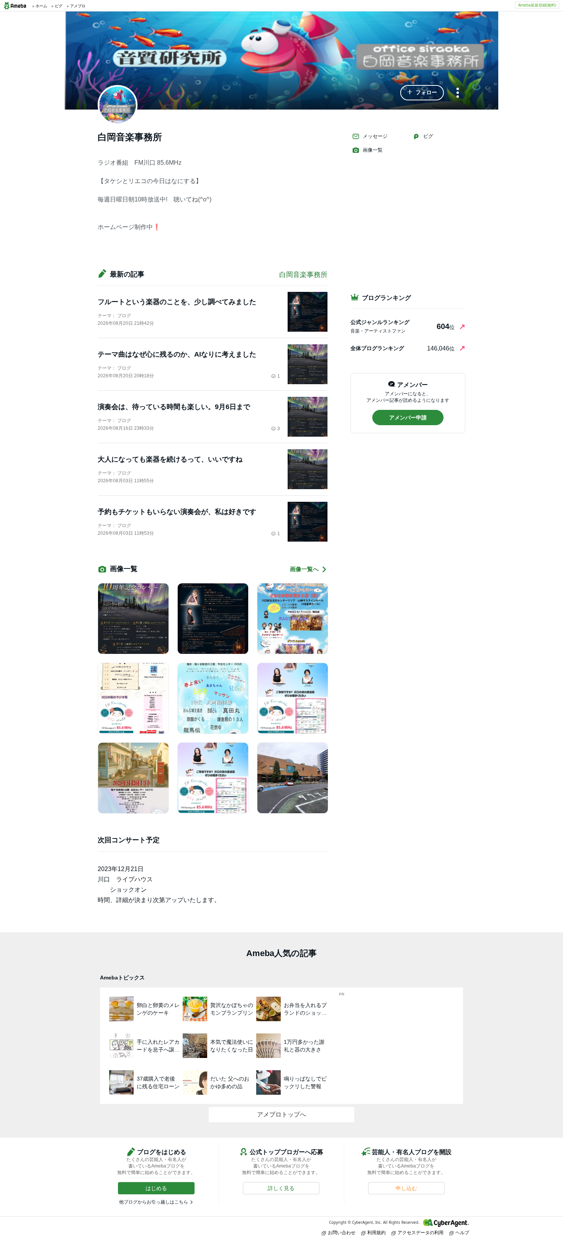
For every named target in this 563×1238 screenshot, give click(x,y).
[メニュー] (457, 93)
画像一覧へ (304, 569)
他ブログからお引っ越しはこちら (153, 1202)
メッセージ (375, 136)
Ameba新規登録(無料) (537, 5)
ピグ (428, 136)
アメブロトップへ (281, 1114)
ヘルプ (462, 1232)
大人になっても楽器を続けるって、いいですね (170, 459)
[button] (422, 92)
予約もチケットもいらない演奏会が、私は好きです (177, 512)
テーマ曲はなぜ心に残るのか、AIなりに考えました (177, 354)
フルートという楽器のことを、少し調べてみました (177, 302)
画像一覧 (373, 150)
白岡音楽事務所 (303, 274)
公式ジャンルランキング (379, 322)
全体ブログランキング (377, 348)
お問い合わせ (341, 1232)
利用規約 (376, 1232)
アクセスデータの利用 (421, 1232)
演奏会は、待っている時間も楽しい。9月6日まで (174, 407)
